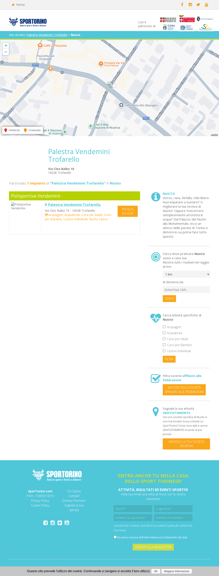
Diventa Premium (74, 501)
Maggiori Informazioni (176, 571)
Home (20, 5)
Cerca (169, 298)
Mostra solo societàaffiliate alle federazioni (184, 389)
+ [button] (5, 45)
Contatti (74, 496)
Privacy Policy (40, 501)
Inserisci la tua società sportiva (186, 444)
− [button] (5, 52)
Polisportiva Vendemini (35, 196)
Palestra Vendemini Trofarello (46, 35)
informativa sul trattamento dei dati (165, 537)
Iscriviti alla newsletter (153, 547)
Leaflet (214, 134)
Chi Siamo (74, 491)
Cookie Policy (40, 505)
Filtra (169, 359)
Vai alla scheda (127, 211)
